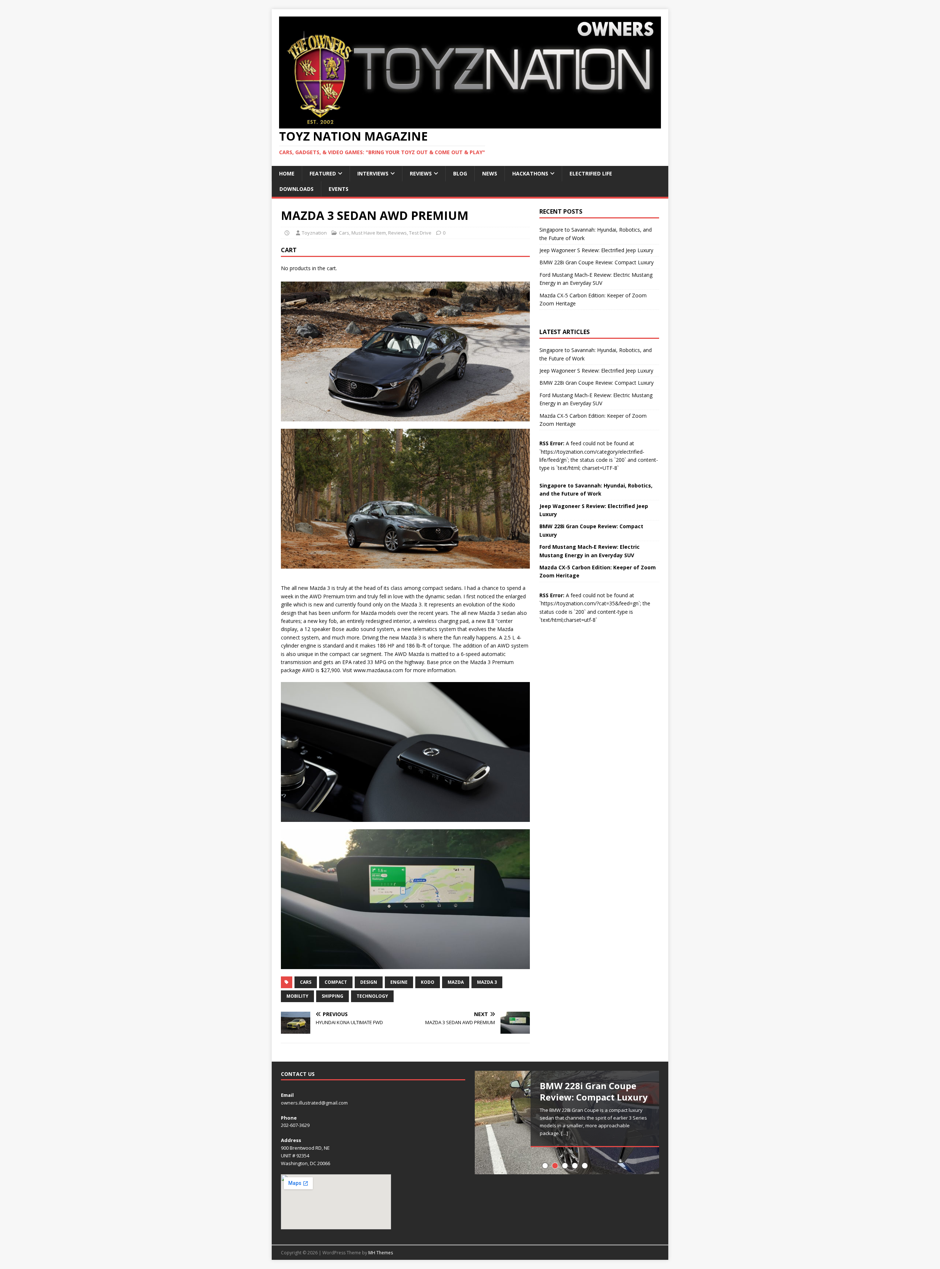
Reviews (421, 173)
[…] (564, 1133)
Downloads (296, 188)
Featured (323, 173)
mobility (297, 996)
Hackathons (530, 173)
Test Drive (420, 232)
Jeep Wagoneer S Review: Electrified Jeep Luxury (596, 250)
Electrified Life (591, 173)
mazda (456, 982)
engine (399, 982)
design (368, 982)
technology (372, 996)
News (489, 173)
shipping (332, 996)
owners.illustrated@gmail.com (314, 1102)
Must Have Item (368, 232)
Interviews (372, 173)
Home (286, 173)
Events (338, 188)
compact (336, 982)
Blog (460, 173)
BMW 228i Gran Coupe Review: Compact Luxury (596, 262)
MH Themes (380, 1253)
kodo (427, 982)
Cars (344, 232)
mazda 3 (487, 982)
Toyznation (314, 232)
